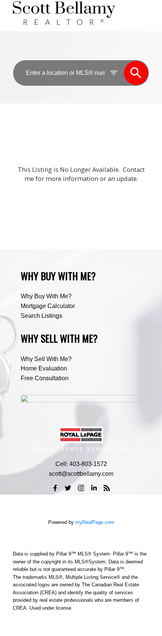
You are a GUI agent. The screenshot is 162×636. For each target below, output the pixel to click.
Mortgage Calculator (48, 306)
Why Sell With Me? (46, 359)
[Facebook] (55, 488)
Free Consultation (45, 378)
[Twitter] (68, 488)
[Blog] (107, 488)
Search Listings (41, 316)
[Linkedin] (94, 488)
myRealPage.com (94, 522)
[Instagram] (81, 488)
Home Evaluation (44, 368)
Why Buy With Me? (46, 296)
